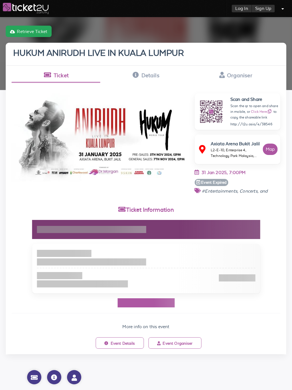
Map (270, 149)
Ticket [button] (61, 75)
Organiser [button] (239, 75)
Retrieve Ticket (32, 31)
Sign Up (263, 8)
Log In (241, 8)
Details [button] (150, 75)
